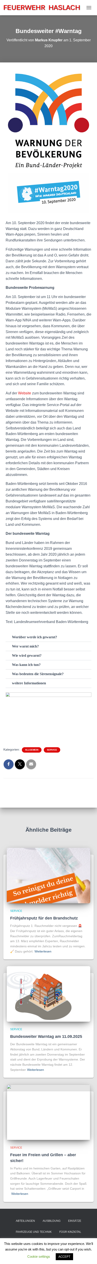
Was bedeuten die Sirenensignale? (38, 674)
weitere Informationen (29, 683)
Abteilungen (25, 1220)
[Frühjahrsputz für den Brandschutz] (48, 875)
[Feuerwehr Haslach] (43, 7)
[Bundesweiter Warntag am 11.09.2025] (48, 993)
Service (52, 750)
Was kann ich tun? (26, 665)
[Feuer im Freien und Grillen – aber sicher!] (48, 1112)
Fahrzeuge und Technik (34, 1231)
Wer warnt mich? (25, 646)
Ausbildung (51, 1220)
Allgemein (31, 750)
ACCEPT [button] (64, 1256)
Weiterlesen (43, 951)
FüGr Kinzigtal (70, 1231)
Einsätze (74, 1220)
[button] (48, 637)
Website (24, 393)
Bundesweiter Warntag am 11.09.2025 (46, 1036)
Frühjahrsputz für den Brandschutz (44, 918)
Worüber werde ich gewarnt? (34, 637)
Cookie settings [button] (38, 1256)
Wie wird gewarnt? (27, 655)
